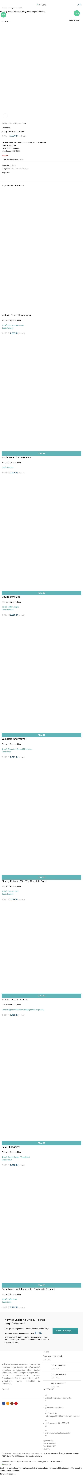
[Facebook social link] (38, 1)
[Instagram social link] (43, 1)
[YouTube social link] (45, 1)
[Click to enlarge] (5, 116)
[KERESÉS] (80, 7)
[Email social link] (40, 1)
